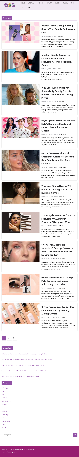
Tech (72, 3)
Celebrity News (7, 398)
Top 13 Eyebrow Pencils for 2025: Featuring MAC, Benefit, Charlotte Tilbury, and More (58, 219)
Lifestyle (31, 3)
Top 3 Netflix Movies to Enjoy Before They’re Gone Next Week (23, 365)
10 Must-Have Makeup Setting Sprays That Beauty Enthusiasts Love (58, 29)
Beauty (49, 3)
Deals (29, 7)
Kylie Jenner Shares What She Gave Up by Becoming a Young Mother (24, 354)
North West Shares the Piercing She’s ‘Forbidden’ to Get (20, 376)
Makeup (4, 411)
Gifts (22, 7)
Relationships (6, 421)
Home (23, 3)
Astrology (5, 388)
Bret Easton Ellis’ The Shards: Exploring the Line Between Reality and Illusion (27, 359)
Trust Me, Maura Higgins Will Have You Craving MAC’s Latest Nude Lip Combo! (57, 189)
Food (3, 408)
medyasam (12, 452)
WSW (54, 36)
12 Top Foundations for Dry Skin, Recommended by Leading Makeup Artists (58, 310)
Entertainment (6, 401)
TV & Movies (6, 428)
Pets (3, 418)
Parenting (5, 414)
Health (57, 3)
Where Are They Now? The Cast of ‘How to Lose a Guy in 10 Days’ (24, 371)
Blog (3, 394)
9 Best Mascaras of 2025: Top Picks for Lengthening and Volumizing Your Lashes (57, 281)
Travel (65, 3)
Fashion (40, 3)
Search (75, 435)
